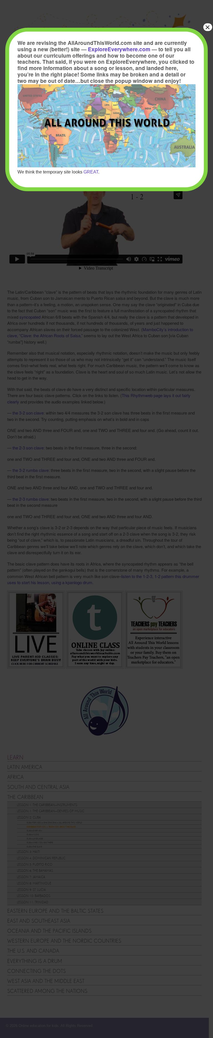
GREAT (90, 172)
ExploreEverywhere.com (119, 49)
